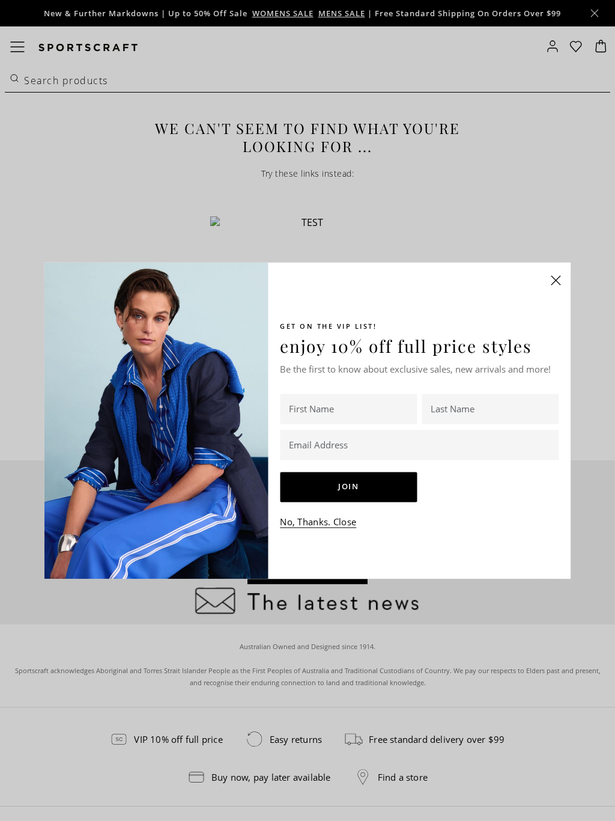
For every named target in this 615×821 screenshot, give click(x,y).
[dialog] (307, 410)
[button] (556, 280)
